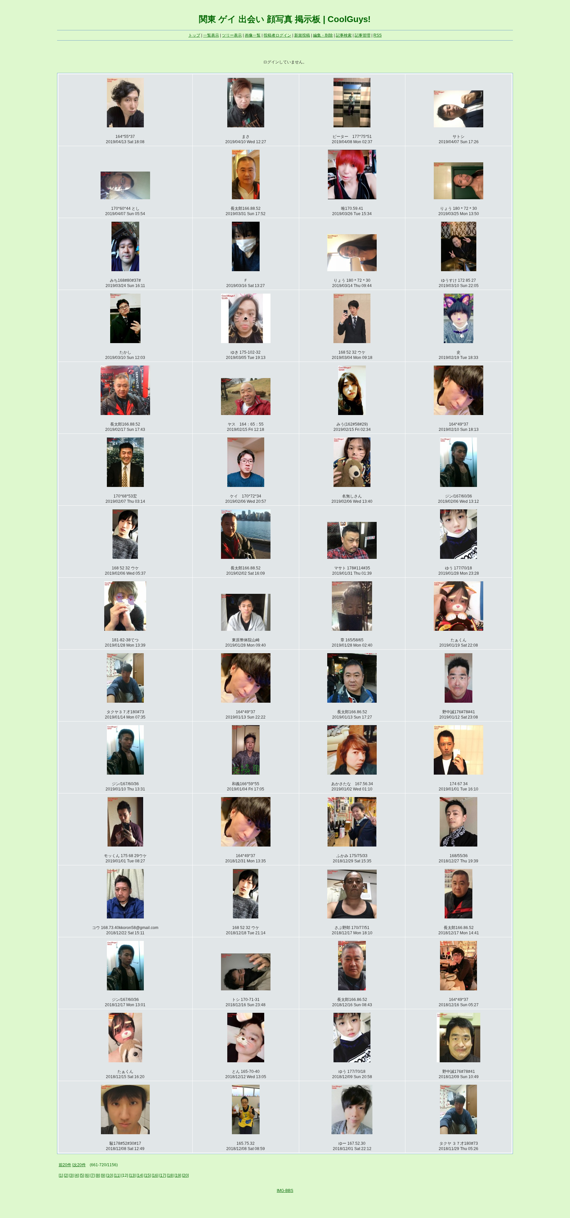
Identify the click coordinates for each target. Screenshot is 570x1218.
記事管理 (362, 35)
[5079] (245, 556)
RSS (377, 35)
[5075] (125, 628)
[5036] (125, 844)
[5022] (245, 987)
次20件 (79, 1165)
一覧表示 (211, 35)
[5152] (125, 124)
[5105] (245, 340)
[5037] (458, 772)
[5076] (458, 556)
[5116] (246, 268)
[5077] (352, 556)
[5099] (458, 340)
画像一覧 (253, 35)
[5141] (458, 124)
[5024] (458, 916)
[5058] (125, 700)
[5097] (125, 412)
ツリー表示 (232, 35)
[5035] (245, 844)
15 (147, 1175)
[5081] (125, 556)
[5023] (125, 987)
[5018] (125, 1059)
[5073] (352, 628)
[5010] (125, 1131)
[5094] (352, 412)
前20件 (65, 1165)
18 (170, 1175)
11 (117, 1175)
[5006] (352, 1131)
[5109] (458, 268)
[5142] (351, 124)
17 (162, 1175)
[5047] (125, 772)
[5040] (246, 772)
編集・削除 (323, 35)
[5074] (245, 628)
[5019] (458, 987)
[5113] (352, 268)
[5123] (125, 268)
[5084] (245, 484)
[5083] (351, 484)
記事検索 (344, 35)
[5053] (458, 700)
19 (177, 1175)
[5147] (245, 124)
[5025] (352, 916)
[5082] (458, 484)
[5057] (245, 700)
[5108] (125, 340)
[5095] (245, 412)
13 (132, 1175)
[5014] (351, 1059)
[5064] (458, 628)
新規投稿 (302, 35)
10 (109, 1175)
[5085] (125, 484)
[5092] (458, 412)
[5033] (352, 844)
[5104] (351, 340)
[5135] (246, 196)
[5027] (125, 916)
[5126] (458, 196)
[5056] (352, 700)
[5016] (245, 1059)
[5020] (352, 987)
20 (185, 1175)
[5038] (352, 772)
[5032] (458, 844)
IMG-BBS (285, 1190)
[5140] (125, 196)
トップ (194, 35)
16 (155, 1175)
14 (140, 1175)
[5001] (458, 1131)
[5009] (246, 1131)
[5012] (458, 1059)
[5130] (352, 196)
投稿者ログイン (277, 35)
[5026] (245, 916)
